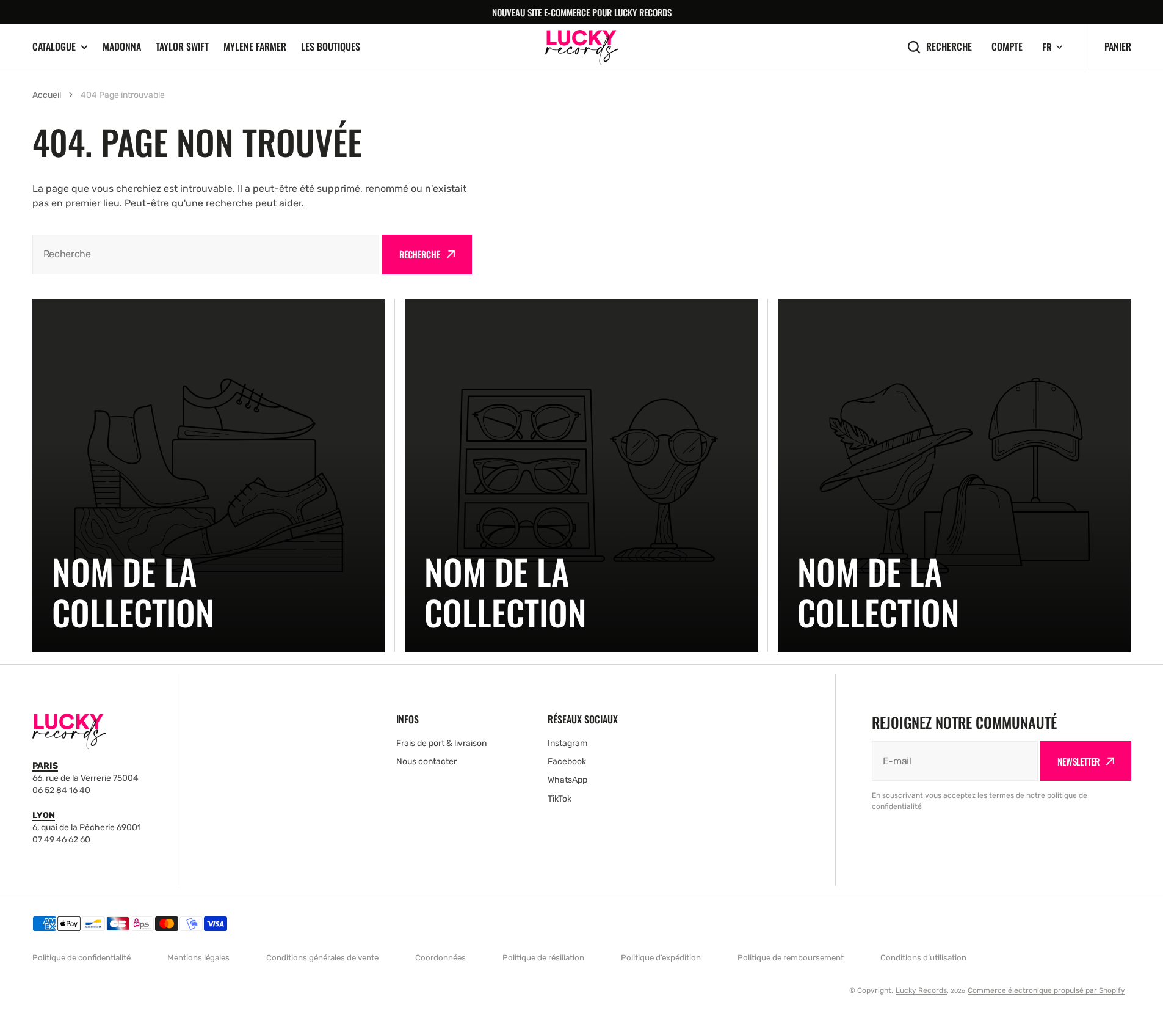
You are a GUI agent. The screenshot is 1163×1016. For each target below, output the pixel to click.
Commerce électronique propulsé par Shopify (1046, 990)
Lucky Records (921, 990)
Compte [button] (1007, 47)
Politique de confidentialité (81, 957)
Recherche (949, 47)
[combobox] (205, 254)
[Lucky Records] (581, 47)
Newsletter (1078, 761)
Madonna (122, 46)
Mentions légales (198, 957)
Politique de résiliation (543, 957)
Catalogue (54, 47)
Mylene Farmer (254, 46)
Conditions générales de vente (322, 957)
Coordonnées (440, 957)
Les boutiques (330, 46)
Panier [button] (1117, 46)
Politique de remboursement (790, 957)
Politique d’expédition (661, 957)
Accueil (46, 95)
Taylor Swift (182, 46)
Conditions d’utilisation (923, 957)
